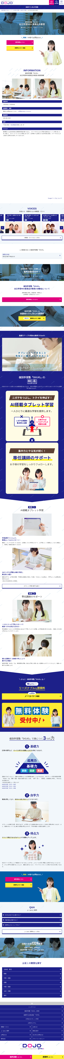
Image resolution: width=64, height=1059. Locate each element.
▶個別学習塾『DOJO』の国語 (9, 784)
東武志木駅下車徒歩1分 (9, 255)
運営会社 (3, 1038)
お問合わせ (51, 3)
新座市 (16, 125)
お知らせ (35, 1027)
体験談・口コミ (5, 1027)
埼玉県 (12, 125)
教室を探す (36, 1030)
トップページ (32, 1007)
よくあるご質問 (5, 1030)
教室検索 (56, 3)
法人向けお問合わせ (38, 1034)
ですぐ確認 (20, 695)
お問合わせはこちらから (24, 111)
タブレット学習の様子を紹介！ (32, 586)
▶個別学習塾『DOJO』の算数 (9, 788)
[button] (2, 227)
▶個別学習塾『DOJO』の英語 (9, 786)
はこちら (16, 1057)
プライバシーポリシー (38, 1038)
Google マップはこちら (54, 198)
